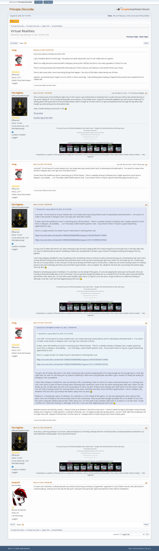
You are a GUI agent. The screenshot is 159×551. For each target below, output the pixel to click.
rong (14, 50)
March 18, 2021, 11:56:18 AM (42, 93)
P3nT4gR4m (17, 93)
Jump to (116, 534)
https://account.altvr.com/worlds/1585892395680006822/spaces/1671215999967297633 (71, 240)
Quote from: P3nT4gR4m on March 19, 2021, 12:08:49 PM (56, 328)
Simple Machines (25, 548)
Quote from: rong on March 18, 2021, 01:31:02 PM (54, 209)
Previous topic (132, 37)
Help (130, 548)
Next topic (143, 37)
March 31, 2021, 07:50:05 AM (42, 482)
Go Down (13, 43)
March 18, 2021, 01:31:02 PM (42, 164)
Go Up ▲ (148, 548)
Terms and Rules (138, 548)
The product (38, 113)
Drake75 (16, 482)
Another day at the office (43, 118)
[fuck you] (13, 132)
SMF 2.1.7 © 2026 (13, 548)
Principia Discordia (21, 9)
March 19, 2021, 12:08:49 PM (42, 204)
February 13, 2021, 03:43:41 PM (43, 50)
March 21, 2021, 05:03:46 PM (42, 428)
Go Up (12, 524)
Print (146, 43)
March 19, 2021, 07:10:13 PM (42, 323)
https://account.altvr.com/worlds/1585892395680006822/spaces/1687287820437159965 (71, 235)
